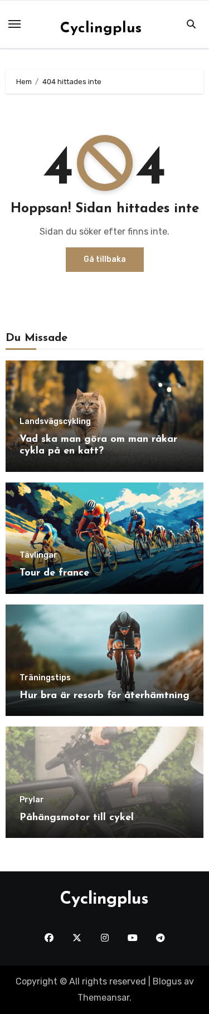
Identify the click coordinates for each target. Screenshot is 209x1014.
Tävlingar (38, 555)
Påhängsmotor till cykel (77, 818)
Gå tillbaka (105, 259)
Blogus (167, 981)
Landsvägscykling (55, 422)
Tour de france (54, 573)
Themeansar (103, 997)
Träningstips (45, 678)
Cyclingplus (101, 28)
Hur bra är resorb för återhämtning (104, 696)
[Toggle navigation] (14, 24)
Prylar (32, 800)
